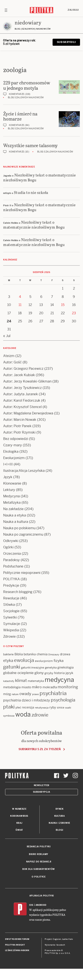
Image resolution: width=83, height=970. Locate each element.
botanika (30, 654)
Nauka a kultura (15, 521)
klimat (21, 680)
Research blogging (17, 592)
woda (23, 714)
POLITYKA (11, 579)
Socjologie (11, 611)
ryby (52, 707)
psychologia (63, 700)
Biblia (18, 654)
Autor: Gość (12, 362)
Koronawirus (19, 816)
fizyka (58, 660)
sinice (60, 707)
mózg (7, 694)
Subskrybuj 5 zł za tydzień (39, 749)
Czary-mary (12, 445)
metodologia (12, 687)
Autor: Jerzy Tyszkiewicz (22, 387)
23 (74, 313)
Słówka (9, 604)
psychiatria (53, 693)
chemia (42, 654)
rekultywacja (42, 707)
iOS (31, 905)
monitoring (68, 686)
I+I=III (8, 464)
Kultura (59, 816)
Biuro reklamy (38, 854)
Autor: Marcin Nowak (19, 419)
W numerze (19, 809)
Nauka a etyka (14, 515)
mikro (37, 687)
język (69, 673)
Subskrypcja (41, 792)
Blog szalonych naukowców (26, 97)
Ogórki (8, 547)
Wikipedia (11, 630)
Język (7, 477)
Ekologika (11, 451)
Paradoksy (11, 560)
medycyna (59, 680)
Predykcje (11, 585)
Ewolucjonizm (14, 458)
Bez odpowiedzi (15, 439)
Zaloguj (73, 10)
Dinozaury (53, 654)
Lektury (9, 490)
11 (20, 305)
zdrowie (39, 715)
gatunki (11, 667)
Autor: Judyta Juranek (20, 394)
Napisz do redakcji (38, 861)
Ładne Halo (67, 939)
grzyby (48, 673)
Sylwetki (10, 617)
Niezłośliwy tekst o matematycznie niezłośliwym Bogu (39, 177)
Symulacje (11, 624)
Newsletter (41, 785)
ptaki (9, 707)
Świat (19, 830)
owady (25, 693)
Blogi (59, 830)
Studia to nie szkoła (31, 192)
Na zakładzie (13, 509)
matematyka (36, 681)
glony (39, 672)
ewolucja (24, 660)
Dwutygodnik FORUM (17, 939)
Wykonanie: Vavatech (55, 945)
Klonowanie (12, 483)
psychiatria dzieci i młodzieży (26, 700)
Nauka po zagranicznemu (23, 534)
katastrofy (8, 681)
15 (62, 305)
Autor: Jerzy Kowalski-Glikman (27, 381)
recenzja (28, 707)
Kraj (19, 823)
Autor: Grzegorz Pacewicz (23, 368)
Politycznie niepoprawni (21, 572)
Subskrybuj (66, 42)
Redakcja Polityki (39, 846)
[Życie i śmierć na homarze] (69, 119)
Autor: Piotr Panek (17, 426)
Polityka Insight (15, 945)
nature (15, 694)
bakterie (8, 654)
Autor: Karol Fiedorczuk (21, 400)
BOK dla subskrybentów (38, 869)
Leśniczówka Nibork (17, 950)
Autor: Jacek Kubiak (19, 375)
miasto (26, 687)
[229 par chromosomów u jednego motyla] (69, 87)
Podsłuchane (13, 566)
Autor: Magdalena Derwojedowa (28, 413)
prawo (35, 694)
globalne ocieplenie (18, 673)
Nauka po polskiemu (19, 528)
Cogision (57, 939)
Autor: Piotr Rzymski (19, 432)
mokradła (50, 687)
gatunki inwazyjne (32, 667)
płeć (18, 707)
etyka (8, 660)
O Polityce (39, 876)
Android (41, 905)
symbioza (8, 715)
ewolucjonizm (44, 661)
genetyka (51, 667)
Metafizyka (12, 502)
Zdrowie (9, 636)
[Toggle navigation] (6, 10)
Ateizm (8, 356)
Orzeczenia (12, 553)
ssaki (68, 707)
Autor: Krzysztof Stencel (22, 407)
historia (59, 673)
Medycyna (11, 496)
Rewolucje (11, 598)
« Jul (6, 336)
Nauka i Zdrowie (59, 823)
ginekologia (65, 667)
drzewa (65, 654)
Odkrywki (10, 541)
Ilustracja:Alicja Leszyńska (24, 470)
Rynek (60, 809)
